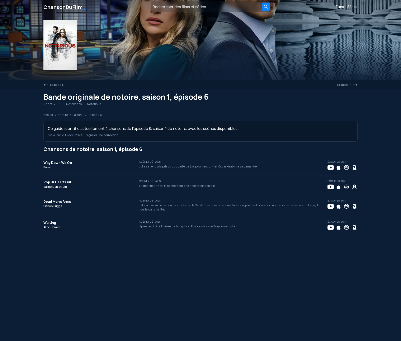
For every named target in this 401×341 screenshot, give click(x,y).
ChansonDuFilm (64, 6)
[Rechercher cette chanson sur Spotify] (346, 167)
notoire (63, 115)
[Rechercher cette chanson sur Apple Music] (338, 167)
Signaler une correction (102, 135)
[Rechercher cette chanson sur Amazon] (354, 167)
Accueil (48, 115)
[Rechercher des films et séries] (266, 7)
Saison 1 (78, 115)
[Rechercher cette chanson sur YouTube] (330, 167)
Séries (352, 6)
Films (340, 6)
